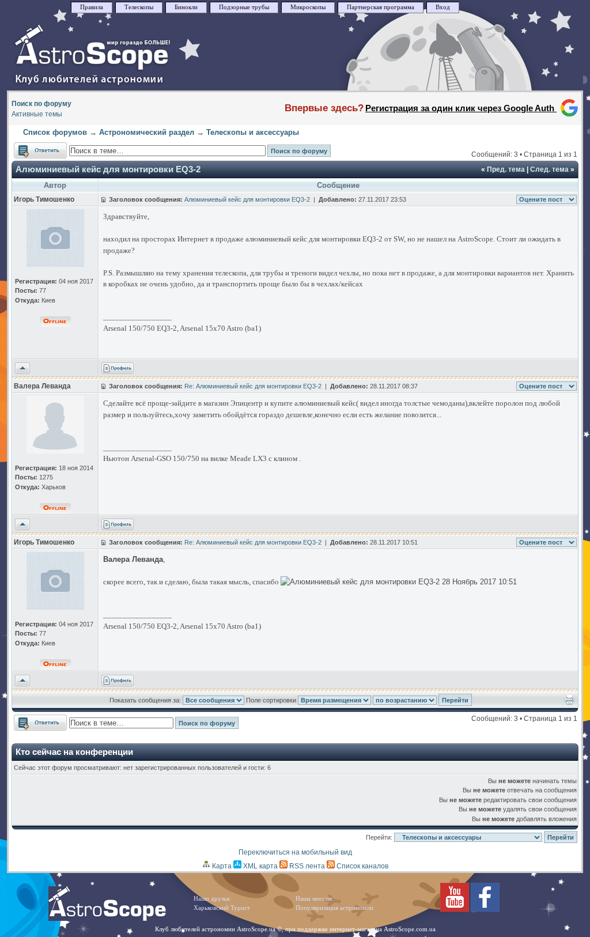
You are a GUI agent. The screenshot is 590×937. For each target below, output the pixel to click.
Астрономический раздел (146, 132)
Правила (91, 7)
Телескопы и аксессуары (252, 132)
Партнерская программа (380, 7)
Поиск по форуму (41, 104)
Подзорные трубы (244, 7)
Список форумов (55, 132)
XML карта (259, 866)
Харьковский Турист (222, 908)
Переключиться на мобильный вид (295, 852)
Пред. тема (506, 169)
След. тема (549, 169)
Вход (443, 7)
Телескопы (138, 7)
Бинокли (186, 7)
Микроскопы (308, 7)
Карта (221, 866)
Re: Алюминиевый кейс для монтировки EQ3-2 (253, 386)
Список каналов (361, 866)
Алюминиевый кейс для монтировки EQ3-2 (108, 169)
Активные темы (37, 114)
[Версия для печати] (569, 702)
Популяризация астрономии (334, 908)
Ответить (29, 147)
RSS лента (306, 866)
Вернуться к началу (22, 369)
